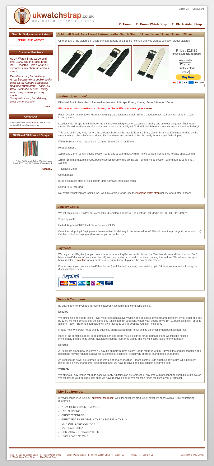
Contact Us (198, 9)
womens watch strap (148, 193)
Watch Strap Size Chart (24, 457)
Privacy (133, 455)
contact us (33, 122)
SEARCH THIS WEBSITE (31, 40)
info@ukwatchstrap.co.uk (26, 125)
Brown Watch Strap (153, 24)
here (149, 108)
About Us (184, 9)
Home (127, 24)
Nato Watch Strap (48, 457)
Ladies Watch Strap (28, 455)
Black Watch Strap (189, 24)
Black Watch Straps (76, 455)
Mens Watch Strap (52, 455)
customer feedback (102, 398)
